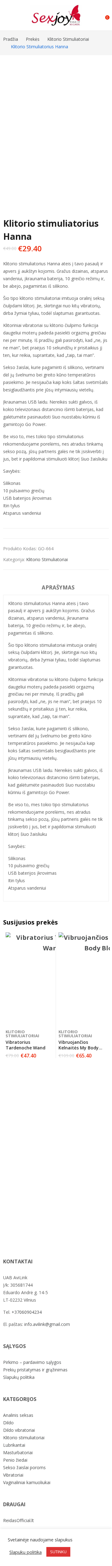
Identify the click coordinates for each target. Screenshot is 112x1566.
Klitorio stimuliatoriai (47, 559)
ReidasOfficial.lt (18, 1520)
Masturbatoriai (18, 1452)
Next (101, 120)
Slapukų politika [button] (25, 1552)
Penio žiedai (15, 1460)
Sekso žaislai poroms (24, 1467)
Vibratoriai (13, 1475)
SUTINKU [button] (58, 1551)
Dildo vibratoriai (19, 1430)
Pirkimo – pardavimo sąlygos (32, 1362)
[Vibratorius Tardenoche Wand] (52, 979)
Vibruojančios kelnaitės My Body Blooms (78, 1047)
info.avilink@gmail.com (47, 1324)
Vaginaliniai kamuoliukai (26, 1482)
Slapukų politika (19, 1377)
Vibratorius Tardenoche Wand (25, 1045)
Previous (11, 120)
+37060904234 (27, 1312)
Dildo (8, 1423)
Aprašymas (58, 587)
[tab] (58, 588)
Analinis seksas (18, 1415)
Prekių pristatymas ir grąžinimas (35, 1370)
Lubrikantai (14, 1445)
